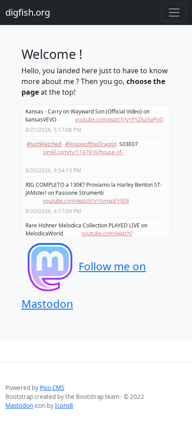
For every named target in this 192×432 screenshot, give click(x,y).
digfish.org (27, 12)
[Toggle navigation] (174, 12)
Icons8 (64, 406)
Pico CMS (52, 388)
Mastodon (19, 406)
